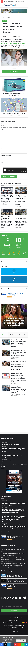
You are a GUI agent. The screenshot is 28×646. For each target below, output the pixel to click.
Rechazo (24, 640)
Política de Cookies (8, 625)
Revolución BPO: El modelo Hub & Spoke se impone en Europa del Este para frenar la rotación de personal (18, 343)
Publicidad (20, 627)
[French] (26, 622)
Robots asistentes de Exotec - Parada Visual (12, 557)
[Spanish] (23, 622)
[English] (24, 622)
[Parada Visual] (10, 5)
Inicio (4, 17)
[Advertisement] (14, 415)
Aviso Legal (8, 627)
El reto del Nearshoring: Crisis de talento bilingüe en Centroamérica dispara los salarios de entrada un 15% (18, 354)
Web (2, 162)
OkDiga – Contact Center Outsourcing (15, 294)
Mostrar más (13, 71)
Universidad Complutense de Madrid (13, 43)
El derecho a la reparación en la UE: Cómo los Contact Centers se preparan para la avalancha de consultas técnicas (20, 200)
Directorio (5, 622)
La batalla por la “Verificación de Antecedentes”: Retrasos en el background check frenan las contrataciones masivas (18, 390)
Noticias (8, 17)
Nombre (3, 149)
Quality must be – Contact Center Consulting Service (15, 580)
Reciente (12, 335)
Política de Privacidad (19, 625)
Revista (10, 622)
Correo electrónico (6, 155)
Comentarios (22, 335)
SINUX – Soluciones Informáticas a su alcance (15, 575)
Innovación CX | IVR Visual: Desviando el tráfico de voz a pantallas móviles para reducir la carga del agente (7, 199)
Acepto (18, 640)
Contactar (14, 627)
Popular (4, 335)
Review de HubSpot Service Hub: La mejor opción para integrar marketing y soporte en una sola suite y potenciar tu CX (18, 378)
